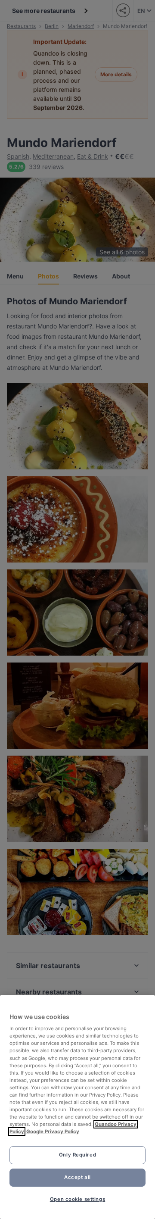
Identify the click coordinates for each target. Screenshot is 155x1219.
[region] (77, 1107)
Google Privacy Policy (52, 1131)
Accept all (77, 1177)
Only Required (77, 1155)
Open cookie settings (77, 1199)
